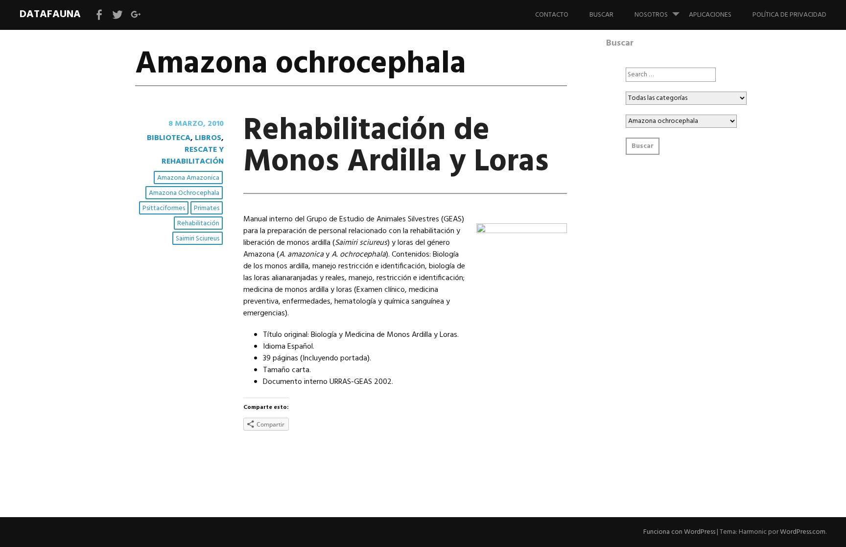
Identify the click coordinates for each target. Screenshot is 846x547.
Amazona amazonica (188, 178)
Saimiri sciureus (197, 238)
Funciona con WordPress (679, 532)
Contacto (551, 15)
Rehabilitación (198, 223)
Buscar (601, 15)
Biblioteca (168, 138)
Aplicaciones (710, 15)
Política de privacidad (789, 15)
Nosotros (651, 15)
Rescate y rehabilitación (193, 155)
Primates (206, 208)
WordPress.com (802, 532)
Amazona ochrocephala (184, 193)
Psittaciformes (163, 208)
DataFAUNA (50, 14)
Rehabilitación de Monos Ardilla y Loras (396, 147)
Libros (208, 138)
